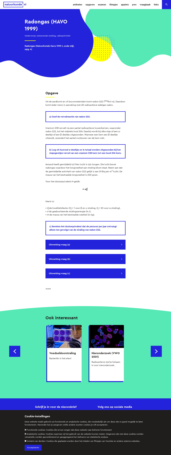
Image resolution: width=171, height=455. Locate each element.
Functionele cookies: (69, 430)
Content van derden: (83, 441)
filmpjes (113, 4)
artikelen (77, 4)
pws (134, 4)
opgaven (90, 4)
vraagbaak (145, 4)
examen (102, 4)
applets (125, 4)
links (156, 4)
